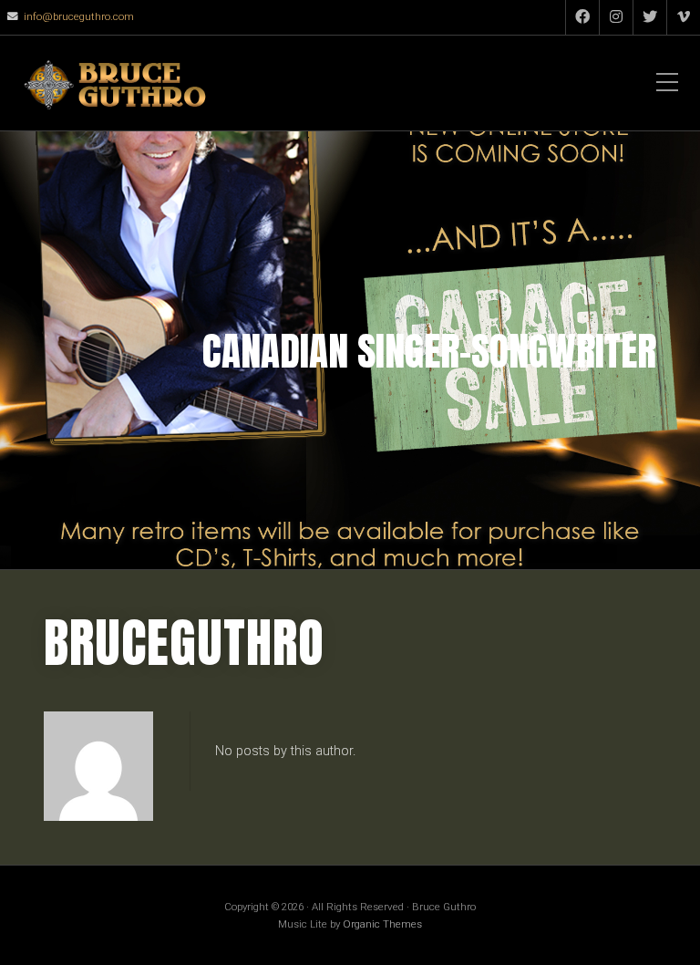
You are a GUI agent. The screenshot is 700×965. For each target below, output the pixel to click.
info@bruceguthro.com (79, 16)
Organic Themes (382, 924)
